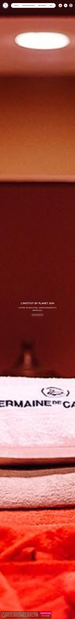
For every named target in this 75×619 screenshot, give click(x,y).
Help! (51, 5)
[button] (60, 5)
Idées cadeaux (42, 5)
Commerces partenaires (28, 5)
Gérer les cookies (45, 615)
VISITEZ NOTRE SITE (37, 315)
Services (16, 5)
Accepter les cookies (45, 613)
